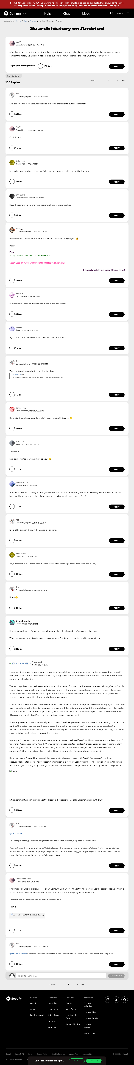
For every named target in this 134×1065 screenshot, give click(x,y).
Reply (117, 66)
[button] (124, 43)
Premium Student (88, 1025)
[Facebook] (124, 999)
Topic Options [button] (13, 76)
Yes (91, 1060)
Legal (8, 1054)
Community (17, 13)
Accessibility (87, 1054)
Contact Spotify (73, 1024)
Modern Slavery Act (14, 1059)
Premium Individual (88, 1004)
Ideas (86, 13)
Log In (119, 13)
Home (18, 21)
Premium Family (91, 1018)
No (78, 1060)
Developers (53, 1009)
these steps (84, 5)
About (33, 1003)
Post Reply (116, 975)
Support (69, 1003)
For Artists (52, 1003)
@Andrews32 (15, 833)
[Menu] (128, 13)
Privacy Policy (42, 1054)
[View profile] (12, 43)
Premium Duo (90, 1011)
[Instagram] (108, 999)
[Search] (111, 13)
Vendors (52, 1027)
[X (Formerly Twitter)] (116, 999)
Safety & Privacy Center (24, 1054)
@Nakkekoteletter (18, 953)
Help (47, 13)
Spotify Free (89, 1032)
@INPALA (17, 374)
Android (33, 21)
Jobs (32, 1009)
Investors (52, 1021)
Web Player (71, 1009)
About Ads (73, 1054)
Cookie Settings (58, 1054)
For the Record (37, 1015)
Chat (66, 13)
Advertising (53, 1015)
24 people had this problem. (22, 65)
